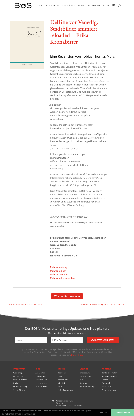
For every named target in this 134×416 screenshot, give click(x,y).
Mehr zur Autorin (59, 274)
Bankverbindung (87, 386)
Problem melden (109, 390)
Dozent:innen (64, 379)
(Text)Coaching (20, 386)
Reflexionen (40, 376)
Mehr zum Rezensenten (62, 277)
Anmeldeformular (109, 376)
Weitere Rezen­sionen (67, 296)
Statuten (84, 383)
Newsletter (106, 386)
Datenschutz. (77, 354)
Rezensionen (41, 379)
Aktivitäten (40, 373)
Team (60, 376)
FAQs (60, 386)
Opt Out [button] (103, 412)
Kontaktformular (109, 373)
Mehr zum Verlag (59, 267)
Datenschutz (85, 376)
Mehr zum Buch (58, 270)
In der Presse (41, 386)
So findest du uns (65, 390)
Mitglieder (62, 383)
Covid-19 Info (19, 390)
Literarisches (41, 383)
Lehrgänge (18, 376)
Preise (16, 383)
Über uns (62, 373)
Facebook (106, 383)
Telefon (105, 379)
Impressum (85, 373)
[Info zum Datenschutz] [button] (25, 414)
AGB (81, 379)
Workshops (18, 373)
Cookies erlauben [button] (122, 412)
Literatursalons (20, 379)
